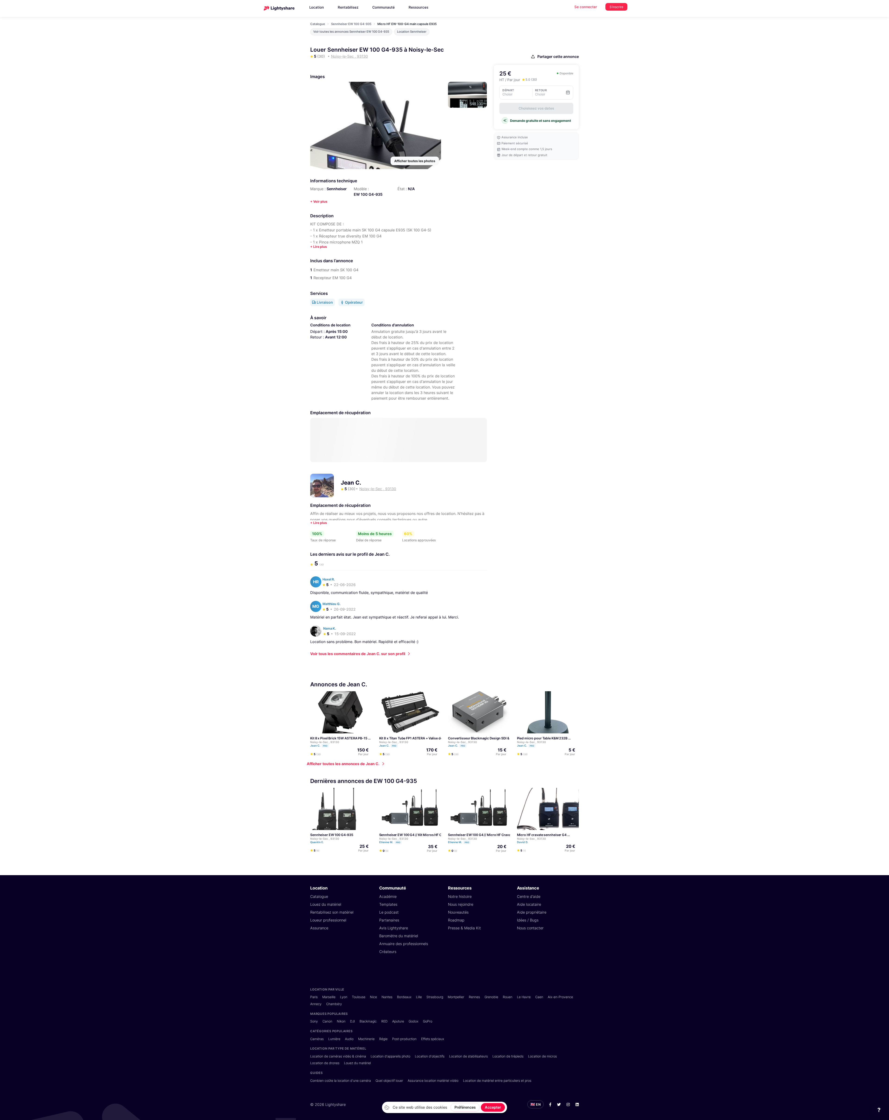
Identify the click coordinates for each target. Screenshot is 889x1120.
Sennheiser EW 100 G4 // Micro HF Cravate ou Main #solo (492, 835)
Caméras (317, 1039)
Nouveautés (458, 912)
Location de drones (324, 1063)
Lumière (334, 1039)
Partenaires (389, 920)
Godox (413, 1021)
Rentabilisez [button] (348, 7)
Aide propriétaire (531, 912)
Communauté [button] (383, 7)
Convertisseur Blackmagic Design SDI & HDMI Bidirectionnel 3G (497, 738)
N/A (411, 188)
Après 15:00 (337, 331)
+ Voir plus (318, 201)
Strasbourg (434, 997)
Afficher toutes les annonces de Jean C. (343, 763)
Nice (373, 997)
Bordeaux (404, 997)
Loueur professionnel (328, 920)
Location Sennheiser (411, 31)
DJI (352, 1021)
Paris (314, 997)
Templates (388, 904)
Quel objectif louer (389, 1080)
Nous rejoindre (460, 904)
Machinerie (366, 1039)
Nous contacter (530, 928)
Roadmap (456, 920)
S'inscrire (616, 7)
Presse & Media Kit (464, 928)
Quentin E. (317, 842)
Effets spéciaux (432, 1039)
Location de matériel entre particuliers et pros (497, 1080)
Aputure (398, 1021)
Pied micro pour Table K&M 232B (542, 738)
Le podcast (389, 912)
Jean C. (351, 482)
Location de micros (542, 1056)
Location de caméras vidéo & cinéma (338, 1056)
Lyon (343, 997)
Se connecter (585, 7)
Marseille (328, 997)
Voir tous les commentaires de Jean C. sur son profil (357, 653)
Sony (314, 1021)
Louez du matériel (325, 904)
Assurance (319, 928)
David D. (523, 842)
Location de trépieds (507, 1056)
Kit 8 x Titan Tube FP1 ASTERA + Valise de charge (416, 738)
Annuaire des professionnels (403, 943)
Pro (325, 746)
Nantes (387, 997)
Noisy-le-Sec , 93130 (324, 742)
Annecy (316, 1004)
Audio (349, 1039)
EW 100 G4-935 (368, 194)
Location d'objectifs (429, 1056)
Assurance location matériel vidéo (433, 1080)
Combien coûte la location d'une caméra (340, 1080)
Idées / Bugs (527, 920)
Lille (419, 997)
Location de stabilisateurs (468, 1056)
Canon (327, 1021)
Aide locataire (529, 904)
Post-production (404, 1039)
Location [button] (316, 7)
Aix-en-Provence (560, 997)
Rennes (474, 997)
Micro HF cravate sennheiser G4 (542, 835)
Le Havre (524, 997)
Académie (388, 896)
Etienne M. (389, 842)
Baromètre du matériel (398, 936)
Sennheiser (337, 188)
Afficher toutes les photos (414, 161)
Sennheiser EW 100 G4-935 (351, 24)
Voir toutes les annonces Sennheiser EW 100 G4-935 (351, 31)
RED (384, 1021)
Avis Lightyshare (393, 928)
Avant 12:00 (336, 337)
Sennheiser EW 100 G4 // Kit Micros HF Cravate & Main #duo (425, 835)
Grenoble (491, 997)
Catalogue (317, 24)
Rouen (507, 997)
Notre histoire (460, 896)
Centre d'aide (528, 896)
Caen (539, 997)
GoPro (427, 1021)
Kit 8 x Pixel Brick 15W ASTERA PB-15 (338, 738)
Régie (383, 1039)
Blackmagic (368, 1021)
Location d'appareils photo (390, 1056)
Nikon (341, 1021)
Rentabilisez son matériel (332, 912)
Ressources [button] (418, 7)
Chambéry (334, 1004)
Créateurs (387, 951)
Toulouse (358, 997)
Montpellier (456, 997)
